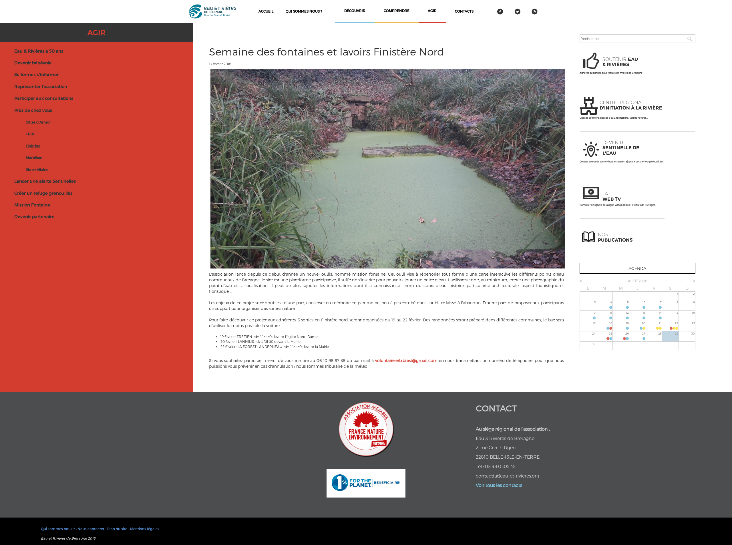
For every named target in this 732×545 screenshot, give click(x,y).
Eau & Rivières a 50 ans (38, 50)
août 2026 (637, 281)
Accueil (265, 11)
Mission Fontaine (32, 204)
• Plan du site (116, 529)
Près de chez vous (33, 110)
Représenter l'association (40, 86)
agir (432, 11)
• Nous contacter (90, 529)
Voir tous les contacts (499, 485)
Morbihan (34, 158)
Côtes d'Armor (38, 122)
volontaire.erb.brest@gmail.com (406, 360)
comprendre (396, 11)
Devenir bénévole (32, 62)
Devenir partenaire (34, 216)
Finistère (33, 146)
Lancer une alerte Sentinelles (45, 181)
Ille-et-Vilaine (37, 170)
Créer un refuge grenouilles (43, 193)
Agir (96, 32)
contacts (464, 11)
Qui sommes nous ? (304, 11)
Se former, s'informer (36, 74)
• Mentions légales (143, 529)
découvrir (354, 11)
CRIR (30, 134)
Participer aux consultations (43, 98)
